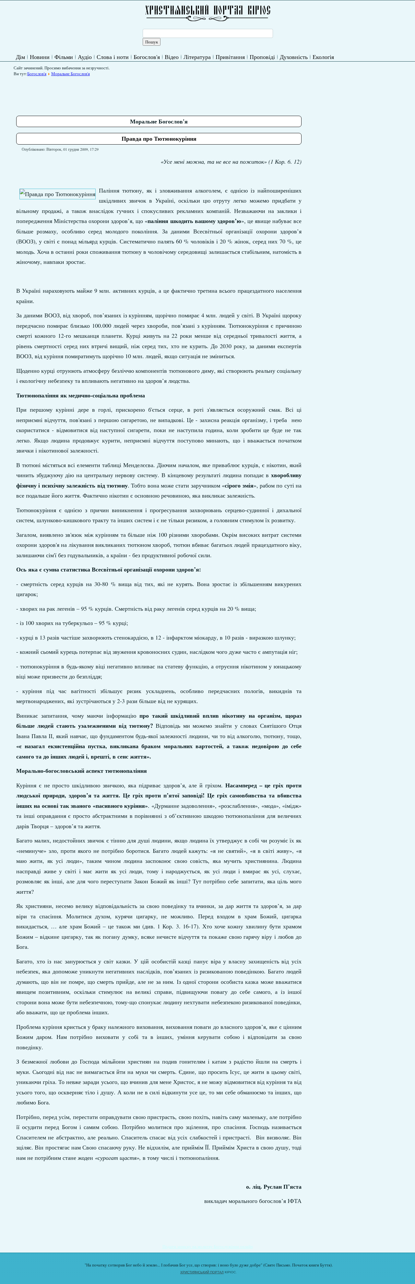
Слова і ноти (113, 57)
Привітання (230, 57)
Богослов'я (147, 57)
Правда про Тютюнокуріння (159, 138)
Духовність (294, 57)
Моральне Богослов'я (70, 74)
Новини (40, 57)
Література (197, 57)
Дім (20, 57)
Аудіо (85, 57)
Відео (172, 57)
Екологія (323, 57)
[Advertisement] (134, 93)
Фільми (63, 57)
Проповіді (262, 57)
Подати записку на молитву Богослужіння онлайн (207, 1246)
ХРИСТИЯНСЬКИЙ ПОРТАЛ (202, 1272)
